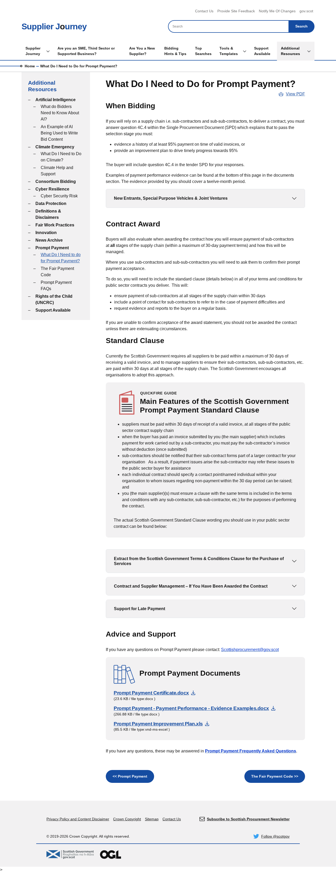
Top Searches (203, 51)
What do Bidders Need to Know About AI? (60, 112)
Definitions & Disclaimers (48, 214)
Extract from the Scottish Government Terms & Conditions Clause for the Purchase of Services (199, 561)
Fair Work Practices (54, 225)
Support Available (262, 51)
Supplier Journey (32, 51)
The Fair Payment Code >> (274, 776)
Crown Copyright (127, 819)
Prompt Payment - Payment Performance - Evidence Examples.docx (194, 708)
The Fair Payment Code (57, 271)
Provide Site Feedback (236, 11)
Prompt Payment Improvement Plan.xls (161, 723)
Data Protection (50, 203)
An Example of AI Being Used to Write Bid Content (59, 133)
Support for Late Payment (139, 608)
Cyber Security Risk (59, 196)
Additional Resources (290, 51)
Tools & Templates (228, 51)
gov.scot (306, 11)
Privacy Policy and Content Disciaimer (77, 819)
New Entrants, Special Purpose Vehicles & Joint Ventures (171, 198)
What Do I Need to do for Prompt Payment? (61, 257)
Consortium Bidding (55, 181)
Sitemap (152, 819)
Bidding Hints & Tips (175, 51)
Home (30, 66)
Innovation (46, 232)
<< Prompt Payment (130, 776)
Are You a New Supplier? (142, 51)
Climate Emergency (54, 147)
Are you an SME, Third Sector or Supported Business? (86, 51)
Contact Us (204, 11)
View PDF (295, 94)
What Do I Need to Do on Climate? (61, 156)
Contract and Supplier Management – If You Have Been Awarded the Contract (190, 586)
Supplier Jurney (54, 26)
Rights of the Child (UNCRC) (53, 299)
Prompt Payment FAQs (56, 285)
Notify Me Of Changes (277, 11)
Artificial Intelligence (55, 99)
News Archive (49, 240)
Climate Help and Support (57, 170)
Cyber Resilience (52, 189)
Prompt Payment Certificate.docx (154, 693)
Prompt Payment (52, 248)
